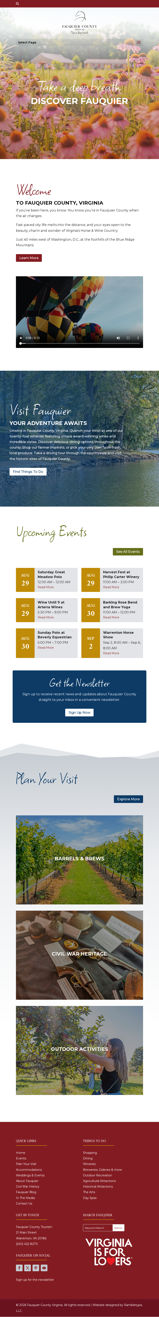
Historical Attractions (98, 1186)
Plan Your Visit (26, 1164)
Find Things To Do (28, 472)
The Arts (89, 1192)
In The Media (25, 1198)
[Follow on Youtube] (44, 1268)
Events (21, 1158)
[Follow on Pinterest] (36, 1268)
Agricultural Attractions (99, 1181)
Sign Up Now (79, 713)
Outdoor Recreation (97, 1175)
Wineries (89, 1164)
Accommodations (29, 1170)
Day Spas (89, 1198)
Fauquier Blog (26, 1192)
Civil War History (27, 1186)
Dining (88, 1158)
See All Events (128, 552)
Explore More (128, 799)
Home (20, 1153)
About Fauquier (27, 1181)
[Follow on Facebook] (19, 1268)
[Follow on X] (27, 1268)
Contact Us (24, 1203)
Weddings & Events (30, 1175)
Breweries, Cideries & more (102, 1170)
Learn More (29, 258)
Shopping (90, 1153)
